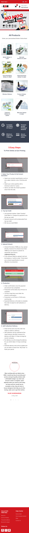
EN (26, 1)
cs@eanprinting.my (9, 254)
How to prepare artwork (21, 516)
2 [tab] (13, 400)
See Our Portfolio (5, 517)
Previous (1, 379)
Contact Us (18, 520)
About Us (3, 515)
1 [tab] (11, 400)
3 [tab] (16, 400)
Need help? (4, 1)
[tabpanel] (14, 379)
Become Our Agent (5, 522)
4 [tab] (18, 400)
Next (28, 379)
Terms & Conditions (5, 519)
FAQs (17, 518)
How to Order (19, 514)
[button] (2, 19)
